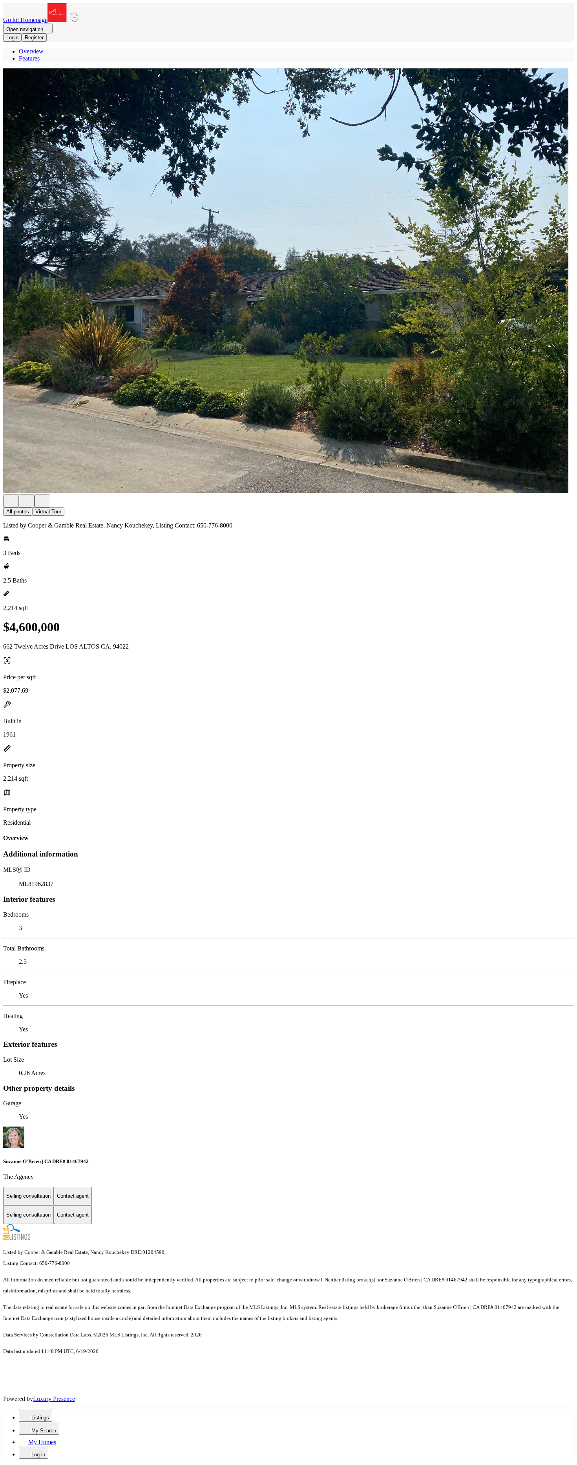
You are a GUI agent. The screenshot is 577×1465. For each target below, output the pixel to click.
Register (34, 37)
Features (29, 58)
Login (12, 37)
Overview (31, 51)
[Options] (11, 500)
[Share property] (42, 500)
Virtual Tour (48, 512)
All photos (17, 512)
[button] (288, 281)
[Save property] (27, 500)
